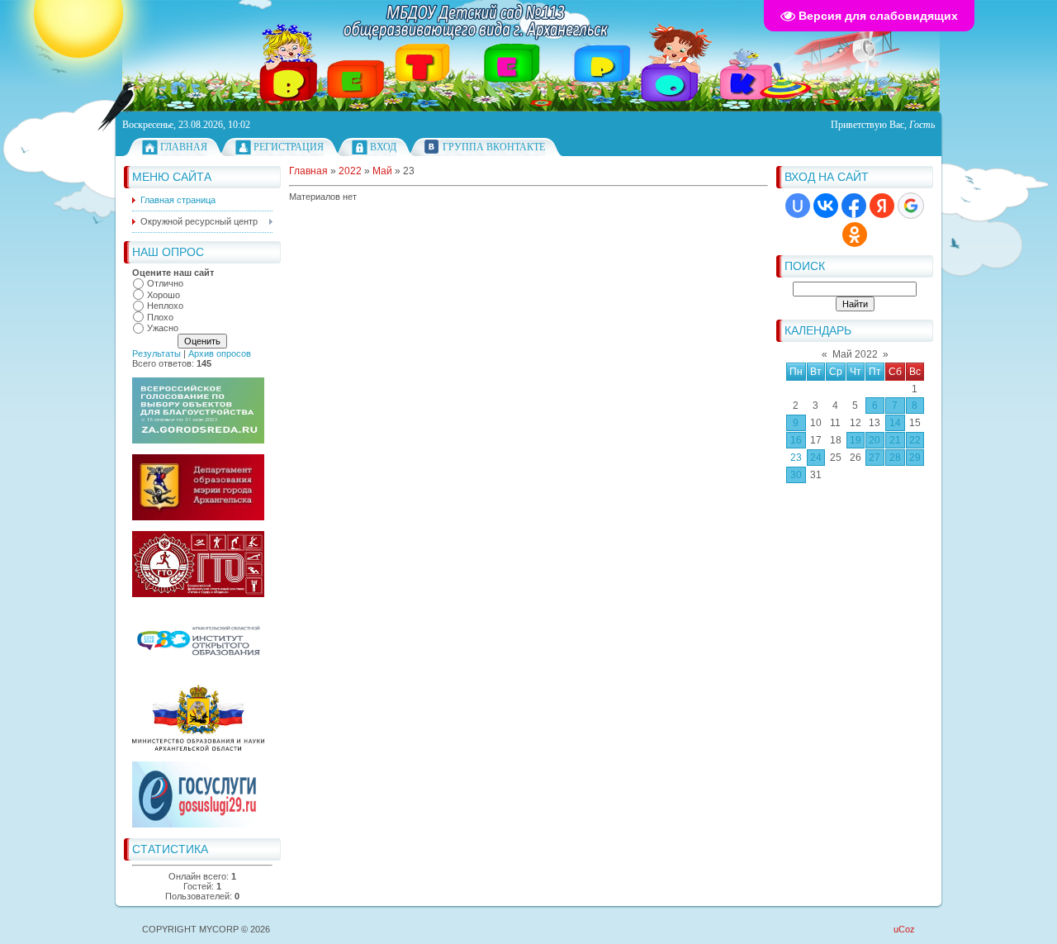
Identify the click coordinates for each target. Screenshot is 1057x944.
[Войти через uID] (797, 205)
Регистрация (289, 147)
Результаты (156, 353)
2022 (350, 171)
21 (895, 440)
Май (382, 171)
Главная (183, 147)
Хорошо (163, 295)
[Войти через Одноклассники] (854, 234)
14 (895, 423)
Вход (383, 147)
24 (816, 457)
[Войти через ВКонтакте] (825, 205)
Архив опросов (219, 353)
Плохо (160, 317)
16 (796, 440)
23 (796, 457)
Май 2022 (855, 354)
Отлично (165, 283)
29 (915, 457)
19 (855, 440)
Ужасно (162, 328)
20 (874, 440)
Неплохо (165, 306)
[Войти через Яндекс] (882, 205)
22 (915, 440)
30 (796, 475)
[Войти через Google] (911, 205)
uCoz (904, 929)
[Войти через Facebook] (853, 205)
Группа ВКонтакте (494, 147)
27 (874, 457)
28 (895, 457)
